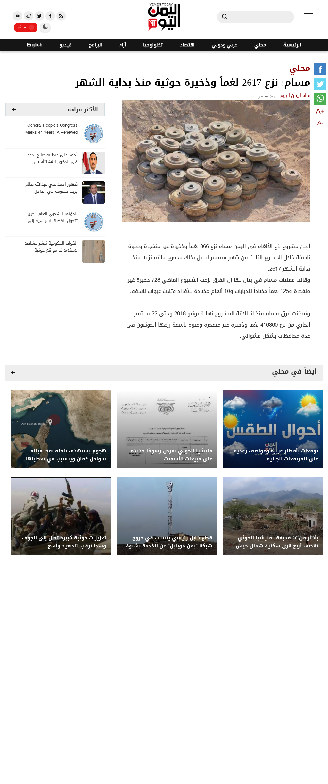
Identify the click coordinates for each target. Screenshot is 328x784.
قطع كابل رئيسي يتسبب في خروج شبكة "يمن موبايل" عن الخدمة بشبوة (169, 542)
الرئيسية (292, 45)
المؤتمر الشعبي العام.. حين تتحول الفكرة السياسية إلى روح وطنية (53, 221)
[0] (320, 70)
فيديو (66, 45)
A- (320, 122)
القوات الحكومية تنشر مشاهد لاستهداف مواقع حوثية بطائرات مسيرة (51, 250)
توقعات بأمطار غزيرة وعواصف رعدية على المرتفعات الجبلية (276, 455)
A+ (320, 111)
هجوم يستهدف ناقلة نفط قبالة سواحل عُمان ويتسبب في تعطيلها (65, 455)
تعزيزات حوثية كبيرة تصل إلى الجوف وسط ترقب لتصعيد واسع (64, 542)
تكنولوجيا (153, 45)
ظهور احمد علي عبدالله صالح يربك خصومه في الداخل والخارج (51, 191)
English (34, 45)
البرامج (95, 45)
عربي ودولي (224, 45)
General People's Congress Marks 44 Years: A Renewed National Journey (51, 133)
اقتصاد (187, 45)
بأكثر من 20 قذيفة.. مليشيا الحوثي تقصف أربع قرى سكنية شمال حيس (277, 542)
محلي (260, 45)
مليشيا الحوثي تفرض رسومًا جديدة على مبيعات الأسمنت (171, 455)
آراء (122, 45)
